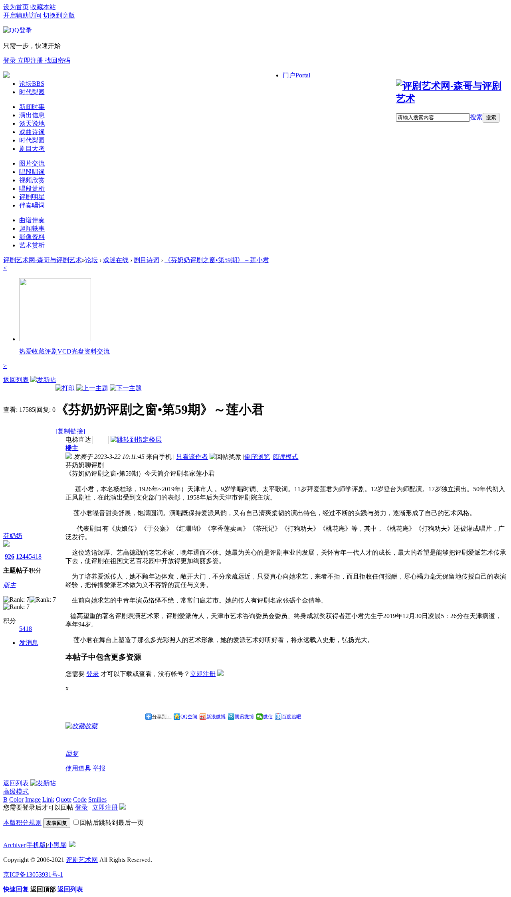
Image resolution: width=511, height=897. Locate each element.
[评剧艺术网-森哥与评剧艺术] (452, 98)
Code (80, 799)
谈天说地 (32, 123)
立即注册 (31, 60)
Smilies (97, 799)
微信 (268, 716)
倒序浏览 (257, 456)
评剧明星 (32, 197)
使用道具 (78, 768)
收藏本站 (43, 7)
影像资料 (32, 236)
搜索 (476, 117)
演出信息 (32, 115)
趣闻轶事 (32, 228)
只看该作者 (192, 456)
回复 (71, 753)
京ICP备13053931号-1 (33, 874)
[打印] (65, 388)
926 (9, 556)
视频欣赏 (32, 180)
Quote (63, 799)
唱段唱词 (32, 171)
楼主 (71, 448)
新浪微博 (216, 716)
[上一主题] (92, 388)
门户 (296, 75)
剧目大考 (32, 148)
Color (16, 799)
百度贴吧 (291, 716)
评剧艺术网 (82, 859)
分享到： (161, 716)
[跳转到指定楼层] (136, 439)
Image (33, 799)
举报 (99, 768)
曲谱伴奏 (32, 220)
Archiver (14, 845)
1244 (22, 556)
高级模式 (16, 791)
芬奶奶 (12, 535)
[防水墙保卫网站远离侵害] (72, 845)
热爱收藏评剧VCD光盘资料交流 (64, 351)
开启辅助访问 (22, 15)
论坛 (31, 83)
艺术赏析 (32, 245)
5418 (35, 556)
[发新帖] (43, 379)
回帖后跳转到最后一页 (112, 822)
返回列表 (16, 379)
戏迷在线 (116, 260)
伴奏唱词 (32, 205)
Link (48, 799)
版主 (9, 585)
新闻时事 (32, 106)
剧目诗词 (146, 260)
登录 (10, 60)
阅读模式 (285, 456)
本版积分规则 (22, 822)
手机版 (36, 845)
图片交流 (32, 163)
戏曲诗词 (32, 131)
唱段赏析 (32, 188)
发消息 (28, 642)
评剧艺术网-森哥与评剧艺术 (42, 260)
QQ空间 (188, 716)
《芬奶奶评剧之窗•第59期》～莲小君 (216, 260)
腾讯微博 (244, 716)
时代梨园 (32, 92)
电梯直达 (78, 439)
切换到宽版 (59, 15)
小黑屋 (56, 845)
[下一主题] (126, 388)
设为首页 (16, 7)
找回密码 (57, 60)
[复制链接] (70, 431)
